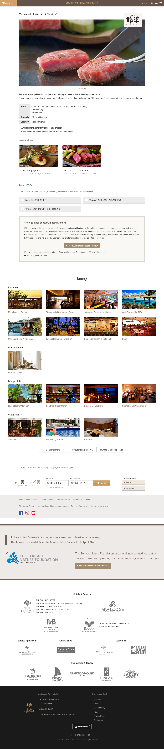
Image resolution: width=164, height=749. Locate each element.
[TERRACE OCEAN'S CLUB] (138, 650)
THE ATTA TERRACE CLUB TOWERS (50, 606)
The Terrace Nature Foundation (93, 565)
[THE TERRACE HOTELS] (27, 606)
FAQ (156, 3)
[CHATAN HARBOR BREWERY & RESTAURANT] (57, 674)
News (35, 499)
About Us (97, 699)
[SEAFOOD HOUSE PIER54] (82, 674)
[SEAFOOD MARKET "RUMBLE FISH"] (32, 674)
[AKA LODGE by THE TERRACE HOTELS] (113, 606)
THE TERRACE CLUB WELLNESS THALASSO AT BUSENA (59, 603)
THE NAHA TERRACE (44, 612)
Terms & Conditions (63, 499)
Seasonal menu (53, 449)
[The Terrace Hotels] (78, 734)
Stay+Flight (130, 488)
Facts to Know (24, 499)
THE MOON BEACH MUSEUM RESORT (114, 623)
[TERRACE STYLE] (65, 649)
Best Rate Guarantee (56, 488)
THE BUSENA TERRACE (82, 3)
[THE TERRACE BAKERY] (131, 674)
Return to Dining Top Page (111, 449)
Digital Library (99, 707)
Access (43, 499)
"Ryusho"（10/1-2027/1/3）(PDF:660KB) (41, 208)
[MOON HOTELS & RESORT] (89, 625)
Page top (156, 742)
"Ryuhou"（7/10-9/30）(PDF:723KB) (104, 200)
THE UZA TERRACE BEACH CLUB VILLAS (52, 609)
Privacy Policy (99, 715)
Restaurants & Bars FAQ (82, 449)
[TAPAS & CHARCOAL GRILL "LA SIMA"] (106, 674)
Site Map (88, 499)
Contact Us (77, 499)
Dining (45, 468)
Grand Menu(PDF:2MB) (34, 200)
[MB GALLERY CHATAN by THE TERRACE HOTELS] (51, 625)
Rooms (128, 482)
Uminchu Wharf (46, 703)
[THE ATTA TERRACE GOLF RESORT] (103, 650)
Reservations (9, 3)
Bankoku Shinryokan (48, 699)
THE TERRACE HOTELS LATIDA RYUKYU (57, 714)
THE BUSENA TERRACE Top (29, 468)
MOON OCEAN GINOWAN (109, 626)
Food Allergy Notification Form (82, 245)
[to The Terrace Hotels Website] (29, 707)
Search (103, 482)
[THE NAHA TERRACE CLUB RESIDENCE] (27, 650)
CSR (96, 703)
